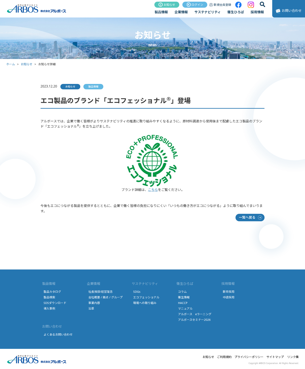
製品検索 (49, 297)
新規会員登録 (222, 5)
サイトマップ (275, 357)
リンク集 (293, 357)
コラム (182, 292)
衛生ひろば (235, 12)
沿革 (91, 308)
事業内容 (94, 303)
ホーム (10, 64)
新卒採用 (228, 292)
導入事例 (49, 308)
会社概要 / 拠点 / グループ (105, 297)
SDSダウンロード (55, 303)
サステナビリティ (207, 12)
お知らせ (169, 5)
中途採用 (228, 297)
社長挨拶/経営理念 (100, 292)
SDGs (136, 292)
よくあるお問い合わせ (58, 334)
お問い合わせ (292, 10)
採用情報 (257, 12)
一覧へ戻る (247, 217)
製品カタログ (52, 292)
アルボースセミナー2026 (194, 320)
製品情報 (161, 12)
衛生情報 (184, 297)
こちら (153, 189)
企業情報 (181, 12)
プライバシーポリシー (249, 357)
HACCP (182, 303)
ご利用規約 (224, 357)
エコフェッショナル (146, 297)
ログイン (197, 5)
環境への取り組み (144, 303)
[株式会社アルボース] (36, 12)
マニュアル (185, 308)
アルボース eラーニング (194, 314)
